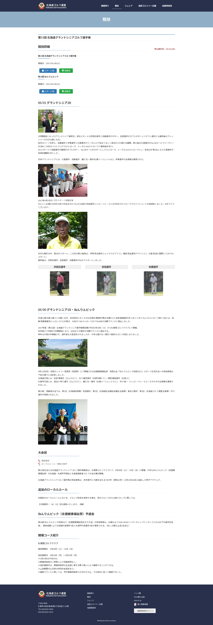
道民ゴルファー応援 (95, 604)
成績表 (67, 70)
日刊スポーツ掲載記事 (63, 200)
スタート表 (49, 70)
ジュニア (90, 600)
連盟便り (90, 593)
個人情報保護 (142, 604)
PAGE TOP (206, 604)
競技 (89, 597)
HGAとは (137, 600)
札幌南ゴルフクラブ (48, 543)
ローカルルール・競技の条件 (54, 464)
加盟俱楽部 (91, 608)
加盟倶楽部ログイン (145, 611)
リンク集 (137, 593)
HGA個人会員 (139, 597)
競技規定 (45, 460)
